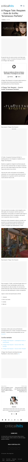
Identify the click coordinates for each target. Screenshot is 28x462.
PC (19, 353)
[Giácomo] (14, 400)
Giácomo (4, 19)
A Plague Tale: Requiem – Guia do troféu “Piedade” (14, 348)
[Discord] (2, 420)
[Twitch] (15, 420)
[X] (14, 413)
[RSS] (12, 420)
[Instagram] (11, 413)
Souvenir (3, 334)
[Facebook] (5, 420)
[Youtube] (16, 413)
